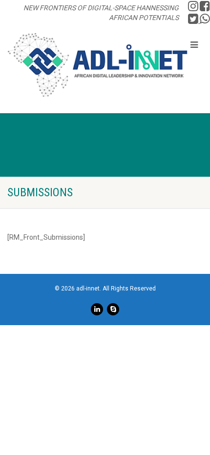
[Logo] (97, 65)
